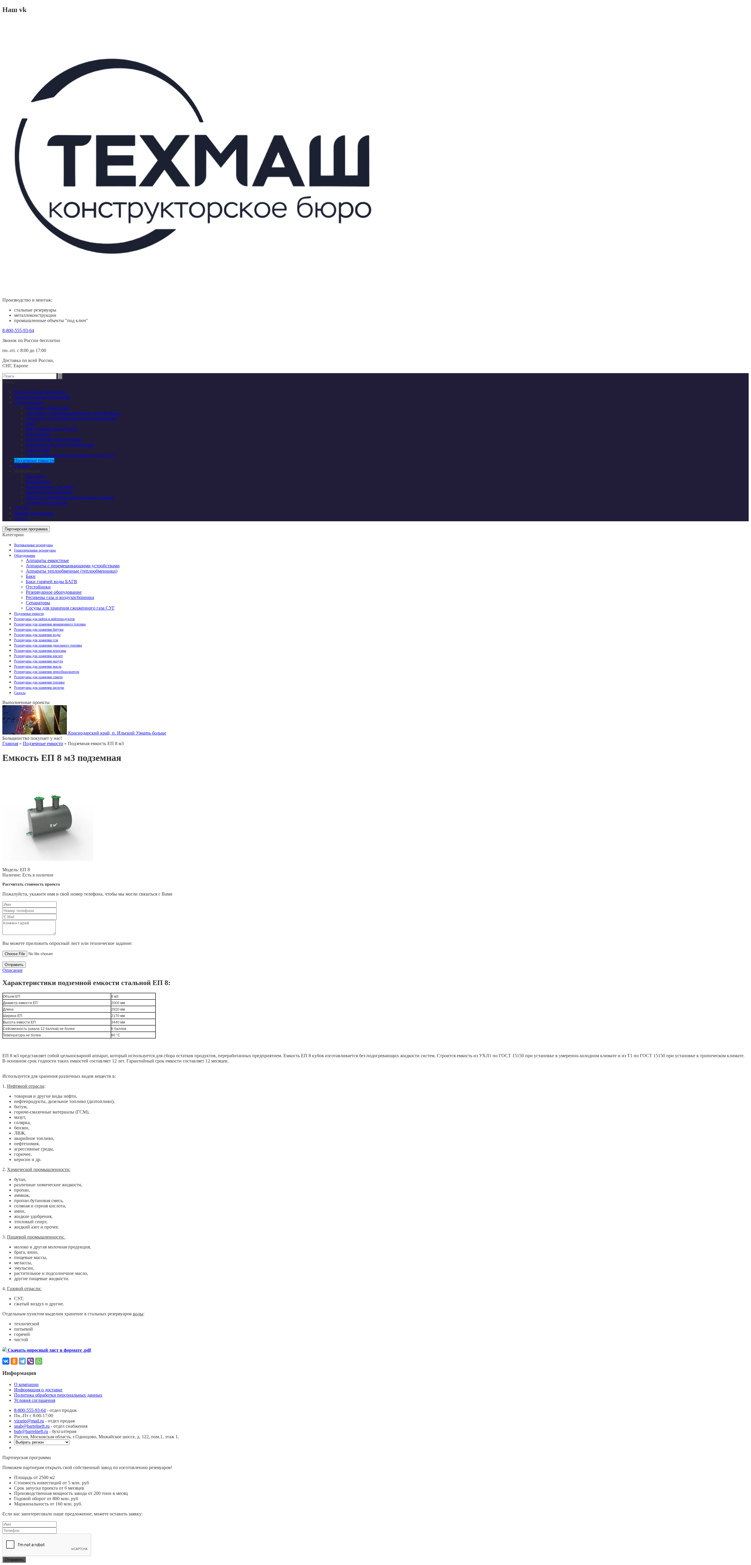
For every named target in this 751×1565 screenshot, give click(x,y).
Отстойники (38, 586)
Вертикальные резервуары (33, 545)
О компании (38, 481)
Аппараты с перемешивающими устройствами (73, 565)
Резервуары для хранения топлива (39, 682)
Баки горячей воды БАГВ (51, 581)
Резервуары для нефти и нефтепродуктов (44, 619)
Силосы (20, 693)
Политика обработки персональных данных (70, 497)
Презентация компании (49, 492)
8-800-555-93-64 (18, 330)
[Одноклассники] (14, 1361)
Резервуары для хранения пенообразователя (46, 672)
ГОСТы (21, 507)
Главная (10, 743)
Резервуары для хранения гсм (36, 640)
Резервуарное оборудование (54, 592)
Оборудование (24, 556)
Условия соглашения (46, 502)
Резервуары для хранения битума (38, 629)
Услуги (21, 518)
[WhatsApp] (38, 1361)
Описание (12, 970)
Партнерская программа (26, 529)
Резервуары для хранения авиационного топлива (50, 624)
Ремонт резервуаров (34, 513)
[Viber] (30, 1361)
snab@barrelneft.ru (32, 1426)
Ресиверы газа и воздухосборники (60, 597)
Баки (30, 576)
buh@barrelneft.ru (31, 1431)
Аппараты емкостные (47, 560)
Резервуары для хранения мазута (38, 661)
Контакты (35, 476)
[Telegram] (22, 1361)
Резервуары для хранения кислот (38, 656)
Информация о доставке (50, 486)
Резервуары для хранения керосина (40, 651)
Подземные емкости (29, 614)
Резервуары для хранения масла (37, 666)
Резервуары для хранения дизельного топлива (48, 645)
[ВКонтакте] (5, 1361)
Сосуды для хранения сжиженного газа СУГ (70, 607)
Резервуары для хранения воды (37, 635)
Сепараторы (38, 602)
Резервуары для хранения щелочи (39, 688)
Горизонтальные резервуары (35, 550)
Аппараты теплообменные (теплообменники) (71, 571)
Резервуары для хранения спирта (38, 677)
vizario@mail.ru (29, 1420)
